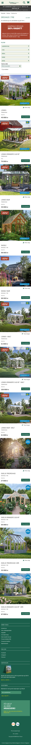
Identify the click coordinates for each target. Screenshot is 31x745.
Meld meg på (5, 695)
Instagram (3, 655)
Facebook (3, 652)
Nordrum (23, 742)
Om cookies (15, 733)
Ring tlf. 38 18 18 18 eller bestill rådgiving (13, 712)
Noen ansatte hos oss (6, 637)
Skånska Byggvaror (16, 742)
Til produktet (25, 116)
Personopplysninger (15, 730)
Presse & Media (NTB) (6, 639)
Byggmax (27, 742)
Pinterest (3, 657)
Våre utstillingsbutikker (6, 630)
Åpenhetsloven (4, 643)
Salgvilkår (3, 632)
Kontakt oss (4, 628)
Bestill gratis (5, 680)
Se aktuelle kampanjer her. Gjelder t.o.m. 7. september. (15, 10)
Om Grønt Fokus (5, 634)
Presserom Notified (5, 641)
